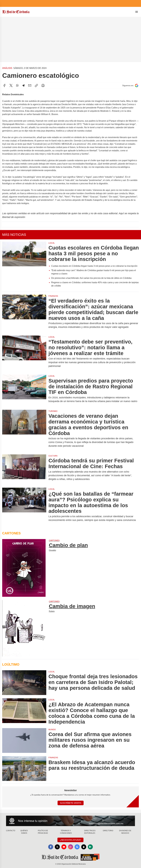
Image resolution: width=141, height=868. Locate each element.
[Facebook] (4, 85)
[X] (11, 85)
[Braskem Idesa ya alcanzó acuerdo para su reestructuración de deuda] (24, 768)
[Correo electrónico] (30, 85)
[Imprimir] (43, 85)
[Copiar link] (36, 85)
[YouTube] (63, 846)
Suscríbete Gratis (70, 803)
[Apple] (83, 846)
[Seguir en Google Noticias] (136, 85)
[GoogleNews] (77, 846)
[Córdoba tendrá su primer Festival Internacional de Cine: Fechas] (24, 469)
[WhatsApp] (17, 85)
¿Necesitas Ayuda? (70, 840)
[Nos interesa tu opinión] (70, 821)
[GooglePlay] (90, 846)
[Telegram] (23, 85)
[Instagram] (70, 846)
